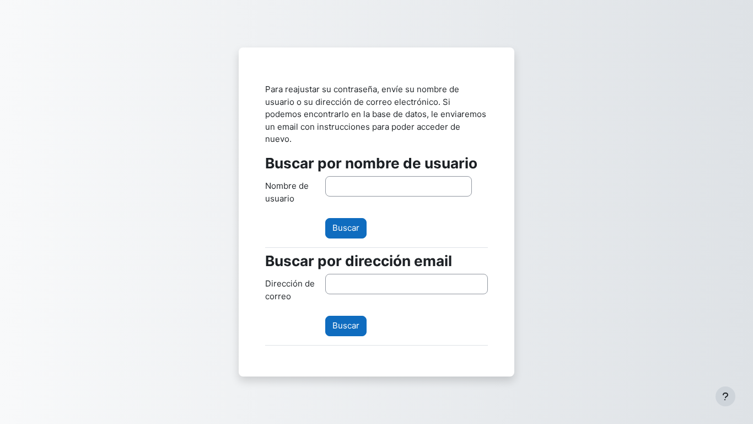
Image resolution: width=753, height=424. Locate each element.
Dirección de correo (290, 289)
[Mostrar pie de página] (725, 396)
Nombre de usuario (287, 192)
